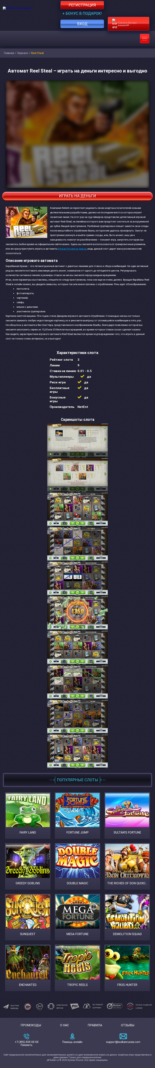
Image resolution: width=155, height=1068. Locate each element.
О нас (64, 1025)
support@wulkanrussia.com (123, 1041)
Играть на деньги (77, 196)
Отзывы (127, 1025)
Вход (82, 24)
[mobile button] (144, 38)
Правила (95, 1025)
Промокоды (31, 1025)
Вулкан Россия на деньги (72, 248)
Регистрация (82, 5)
